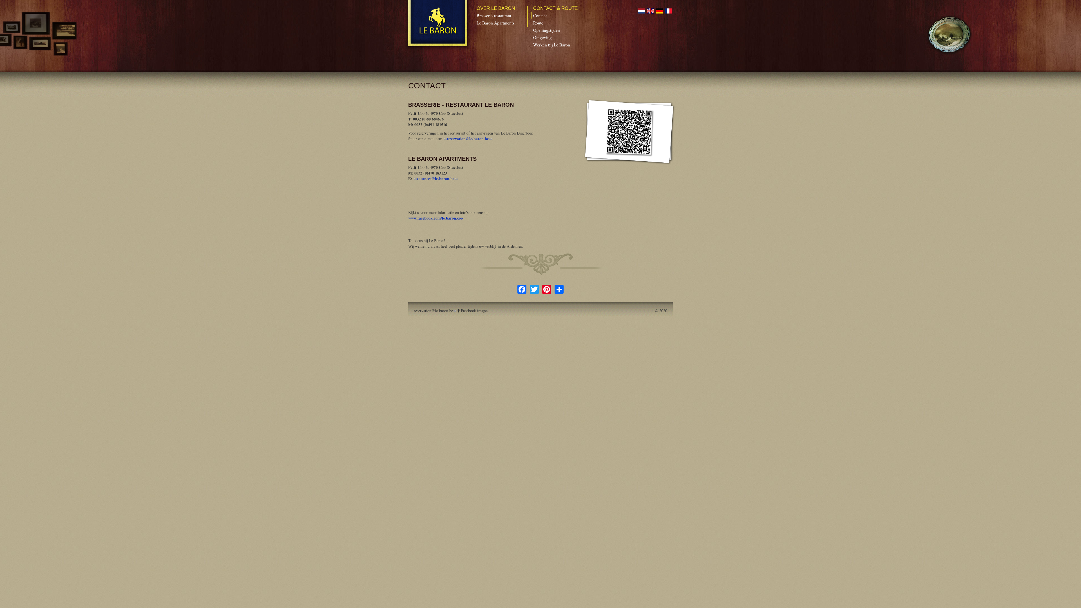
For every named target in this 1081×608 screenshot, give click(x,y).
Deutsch (659, 11)
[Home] (438, 23)
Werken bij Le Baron (551, 45)
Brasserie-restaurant (494, 15)
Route (538, 23)
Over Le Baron (496, 8)
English (650, 11)
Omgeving (542, 37)
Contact (540, 15)
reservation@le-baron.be (469, 139)
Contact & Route (555, 8)
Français (668, 11)
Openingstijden (546, 30)
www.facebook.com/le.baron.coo (435, 218)
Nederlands (641, 11)
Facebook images (474, 310)
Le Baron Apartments (495, 23)
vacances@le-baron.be (437, 179)
